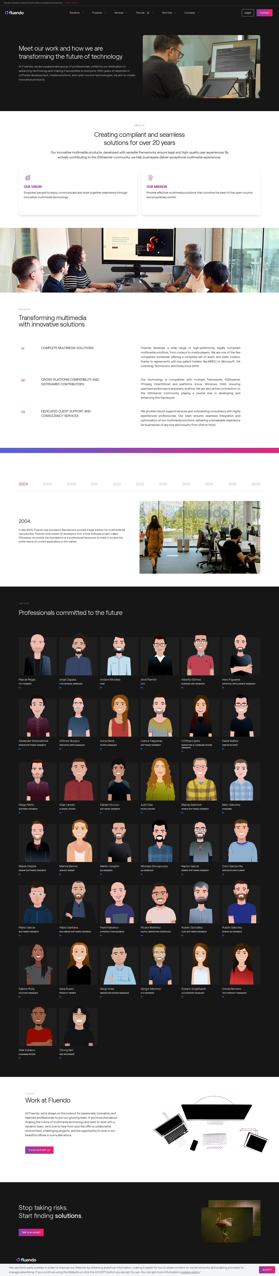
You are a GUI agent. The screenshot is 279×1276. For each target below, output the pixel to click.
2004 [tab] (23, 484)
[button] (78, 13)
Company (190, 12)
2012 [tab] (117, 484)
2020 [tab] (256, 484)
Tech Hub (167, 12)
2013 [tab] (140, 484)
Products (97, 12)
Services (118, 12)
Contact (264, 12)
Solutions (75, 12)
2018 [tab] (232, 484)
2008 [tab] (71, 484)
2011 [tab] (94, 484)
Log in (248, 12)
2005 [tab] (47, 484)
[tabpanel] (139, 537)
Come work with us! (39, 1150)
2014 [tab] (163, 484)
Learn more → (72, 3)
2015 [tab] (186, 484)
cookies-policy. (190, 1272)
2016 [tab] (209, 484)
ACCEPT (267, 1270)
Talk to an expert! (31, 1232)
